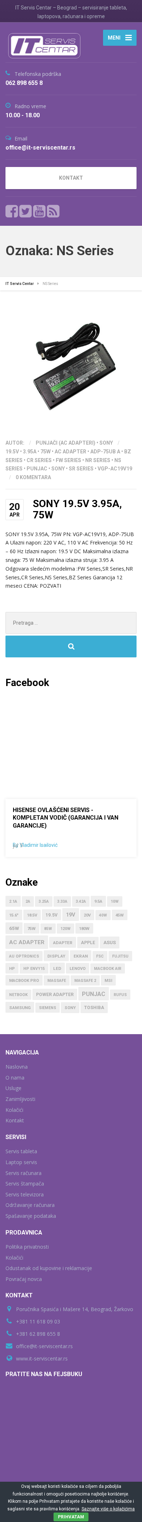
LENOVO (78, 968)
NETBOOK (18, 994)
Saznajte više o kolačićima (108, 1508)
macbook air (107, 968)
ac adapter (70, 451)
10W (115, 901)
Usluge (13, 1088)
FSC (100, 956)
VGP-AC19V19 (115, 469)
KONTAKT (71, 178)
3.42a (81, 901)
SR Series (81, 469)
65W (14, 928)
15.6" (14, 915)
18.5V (32, 915)
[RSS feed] (53, 211)
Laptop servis (21, 1162)
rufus (120, 994)
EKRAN (81, 956)
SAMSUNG (20, 1007)
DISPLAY (56, 956)
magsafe (56, 980)
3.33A (62, 901)
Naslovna (16, 1066)
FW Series (68, 460)
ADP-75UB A (105, 451)
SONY (106, 443)
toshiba (94, 1007)
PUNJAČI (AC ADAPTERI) (65, 443)
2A (27, 901)
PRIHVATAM (71, 1516)
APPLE (88, 942)
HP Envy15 (34, 968)
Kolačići (14, 1109)
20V (87, 915)
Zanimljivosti (20, 1098)
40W (103, 915)
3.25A (44, 901)
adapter (62, 942)
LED (57, 968)
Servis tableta (21, 1151)
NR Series (97, 460)
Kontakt (14, 1120)
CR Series (39, 460)
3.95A (29, 451)
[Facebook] (11, 211)
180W (84, 928)
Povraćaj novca (23, 1279)
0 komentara (33, 477)
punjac (37, 469)
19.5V (12, 451)
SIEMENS (47, 1007)
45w (119, 915)
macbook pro (24, 980)
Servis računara (23, 1173)
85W (48, 928)
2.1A (13, 901)
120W (65, 928)
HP (12, 968)
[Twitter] (25, 211)
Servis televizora (24, 1194)
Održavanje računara (30, 1204)
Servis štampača (24, 1183)
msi (108, 980)
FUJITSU (120, 956)
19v (70, 914)
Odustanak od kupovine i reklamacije (48, 1268)
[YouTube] (39, 211)
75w (45, 451)
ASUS (109, 942)
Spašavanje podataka (30, 1215)
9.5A (98, 901)
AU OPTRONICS (24, 956)
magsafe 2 (85, 980)
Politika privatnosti (27, 1246)
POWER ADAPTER (55, 994)
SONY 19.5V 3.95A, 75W (77, 509)
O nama (14, 1077)
